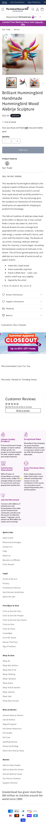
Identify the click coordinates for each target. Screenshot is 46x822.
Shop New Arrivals (11, 700)
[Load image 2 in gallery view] (23, 83)
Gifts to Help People (12, 765)
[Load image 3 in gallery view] (35, 83)
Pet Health (7, 733)
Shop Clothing (9, 674)
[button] (33, 9)
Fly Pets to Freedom (12, 778)
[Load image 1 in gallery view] (11, 83)
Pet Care (6, 737)
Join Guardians (17, 2)
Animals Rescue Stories (13, 715)
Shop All (6, 661)
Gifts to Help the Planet (13, 769)
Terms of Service (10, 579)
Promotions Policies (12, 587)
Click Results (8, 564)
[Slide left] (3, 83)
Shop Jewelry (9, 692)
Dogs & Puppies (9, 724)
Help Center (8, 537)
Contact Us (7, 546)
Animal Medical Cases (12, 774)
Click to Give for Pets (12, 611)
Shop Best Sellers (10, 665)
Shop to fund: (18, 17)
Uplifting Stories (10, 741)
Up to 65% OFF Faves (23, 348)
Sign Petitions (34, 2)
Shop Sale (7, 696)
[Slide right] (43, 83)
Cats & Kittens (9, 719)
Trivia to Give (8, 624)
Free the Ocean (9, 637)
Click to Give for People (13, 615)
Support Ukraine (10, 782)
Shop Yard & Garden (11, 687)
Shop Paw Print (9, 670)
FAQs (5, 551)
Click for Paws (9, 628)
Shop (4, 2)
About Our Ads (9, 596)
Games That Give (10, 642)
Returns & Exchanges (12, 542)
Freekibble (7, 633)
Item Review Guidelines (13, 592)
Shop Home (8, 683)
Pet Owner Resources (12, 728)
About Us (6, 555)
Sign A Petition (9, 646)
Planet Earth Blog (10, 746)
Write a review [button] (23, 410)
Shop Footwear (9, 678)
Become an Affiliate (11, 560)
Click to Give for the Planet (14, 620)
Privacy (6, 583)
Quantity (6, 136)
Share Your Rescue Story (13, 750)
